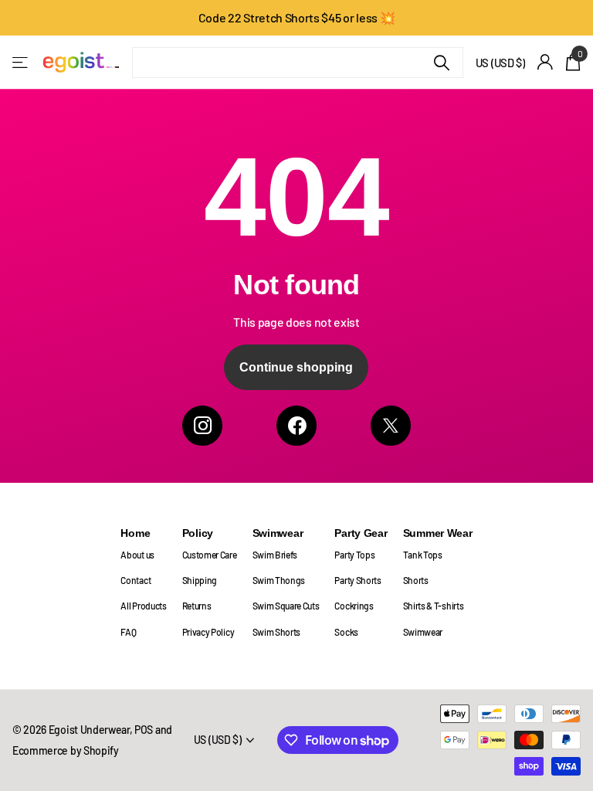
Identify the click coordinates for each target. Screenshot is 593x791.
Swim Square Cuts (286, 605)
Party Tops (354, 554)
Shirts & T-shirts (433, 605)
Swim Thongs (279, 580)
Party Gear (360, 533)
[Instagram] (202, 426)
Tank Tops (422, 554)
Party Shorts (357, 580)
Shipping (199, 580)
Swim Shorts (276, 631)
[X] (391, 426)
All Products (143, 605)
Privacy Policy (208, 631)
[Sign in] (545, 62)
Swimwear (277, 533)
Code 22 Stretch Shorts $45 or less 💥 (296, 17)
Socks (345, 631)
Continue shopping (296, 367)
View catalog (21, 62)
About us (137, 554)
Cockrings (353, 605)
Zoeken (442, 62)
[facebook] (296, 426)
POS (143, 729)
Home (135, 533)
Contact (135, 580)
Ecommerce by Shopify (65, 750)
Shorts (416, 580)
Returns (197, 605)
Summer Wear (438, 533)
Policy (197, 533)
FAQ (128, 631)
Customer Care (209, 554)
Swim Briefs (275, 554)
